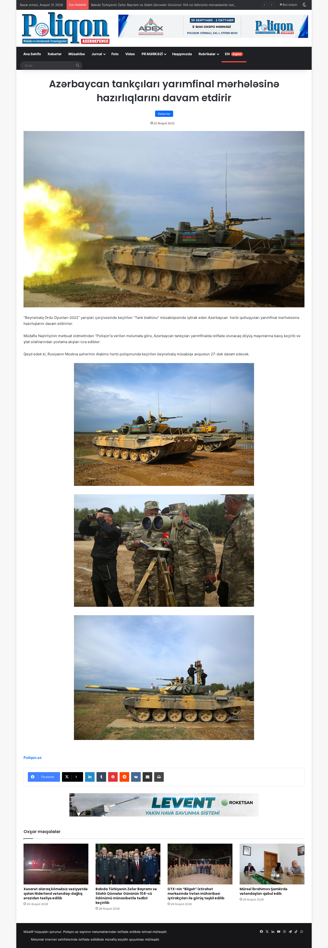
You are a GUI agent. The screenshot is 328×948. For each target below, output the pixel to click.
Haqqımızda (182, 54)
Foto (115, 54)
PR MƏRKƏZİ (152, 54)
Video (130, 54)
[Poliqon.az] (65, 28)
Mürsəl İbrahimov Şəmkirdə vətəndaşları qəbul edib (263, 891)
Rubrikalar (207, 54)
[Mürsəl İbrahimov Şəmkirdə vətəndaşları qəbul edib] (272, 864)
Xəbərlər (55, 54)
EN (233, 54)
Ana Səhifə (32, 54)
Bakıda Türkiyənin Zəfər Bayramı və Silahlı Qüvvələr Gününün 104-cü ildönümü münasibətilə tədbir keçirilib (170, 5)
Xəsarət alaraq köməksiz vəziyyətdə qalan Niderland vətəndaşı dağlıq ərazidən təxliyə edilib (56, 893)
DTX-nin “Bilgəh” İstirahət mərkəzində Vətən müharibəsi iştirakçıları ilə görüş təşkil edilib (196, 893)
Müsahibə (76, 54)
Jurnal (96, 54)
